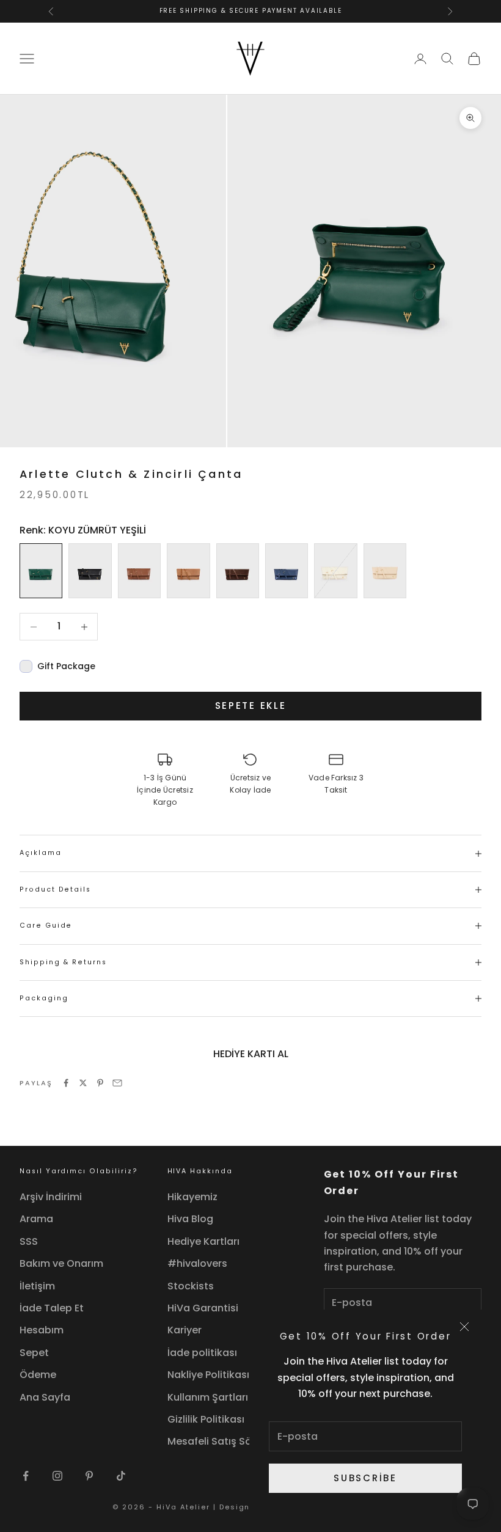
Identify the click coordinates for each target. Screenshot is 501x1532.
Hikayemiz (192, 1197)
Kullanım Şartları (207, 1397)
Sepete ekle (251, 705)
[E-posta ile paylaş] (117, 1083)
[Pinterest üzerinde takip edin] (89, 1476)
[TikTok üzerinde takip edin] (121, 1476)
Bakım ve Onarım (61, 1263)
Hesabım (42, 1330)
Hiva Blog (190, 1219)
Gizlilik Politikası (205, 1419)
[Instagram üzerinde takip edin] (57, 1476)
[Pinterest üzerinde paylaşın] (100, 1083)
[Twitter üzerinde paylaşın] (83, 1083)
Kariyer (184, 1330)
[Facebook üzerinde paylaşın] (66, 1083)
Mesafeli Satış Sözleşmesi (230, 1441)
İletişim (37, 1286)
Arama (36, 1219)
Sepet (34, 1353)
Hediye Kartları (203, 1241)
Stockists (190, 1286)
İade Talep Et (52, 1308)
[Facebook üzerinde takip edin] (26, 1476)
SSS (29, 1241)
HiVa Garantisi (202, 1308)
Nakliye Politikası (208, 1375)
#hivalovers (197, 1263)
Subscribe (365, 1478)
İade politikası (202, 1353)
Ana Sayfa (45, 1397)
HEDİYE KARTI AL (250, 1054)
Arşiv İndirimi (51, 1197)
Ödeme (38, 1375)
